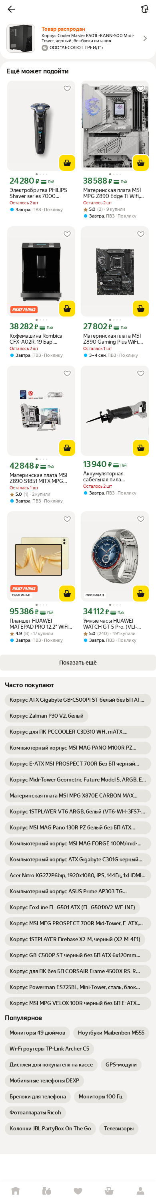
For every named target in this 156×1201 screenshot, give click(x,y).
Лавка (46, 1191)
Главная (15, 1191)
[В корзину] (67, 163)
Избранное (78, 1191)
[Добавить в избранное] (67, 88)
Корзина (109, 1191)
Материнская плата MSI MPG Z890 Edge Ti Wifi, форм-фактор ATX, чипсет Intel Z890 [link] (114, 193)
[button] (11, 9)
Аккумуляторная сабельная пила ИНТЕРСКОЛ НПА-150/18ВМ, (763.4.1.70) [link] (103, 477)
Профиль (140, 1191)
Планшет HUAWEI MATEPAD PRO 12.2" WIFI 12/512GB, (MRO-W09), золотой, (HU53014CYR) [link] (39, 624)
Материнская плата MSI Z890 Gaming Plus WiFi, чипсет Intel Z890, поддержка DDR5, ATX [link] (112, 339)
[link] (78, 700)
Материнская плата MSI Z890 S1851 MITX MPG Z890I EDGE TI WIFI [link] (38, 478)
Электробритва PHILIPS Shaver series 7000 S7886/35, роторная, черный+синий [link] (38, 193)
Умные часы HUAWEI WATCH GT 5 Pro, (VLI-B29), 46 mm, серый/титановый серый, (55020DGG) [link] (110, 624)
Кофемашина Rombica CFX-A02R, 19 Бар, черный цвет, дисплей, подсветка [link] (37, 339)
